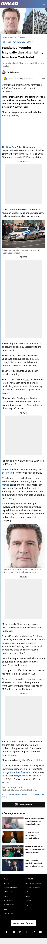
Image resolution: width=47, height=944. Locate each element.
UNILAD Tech (9, 913)
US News (21, 37)
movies (5, 484)
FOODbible (29, 879)
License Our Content (33, 883)
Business (25, 794)
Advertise (7, 879)
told (27, 379)
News (12, 37)
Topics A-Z (29, 905)
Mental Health (14, 794)
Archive (28, 900)
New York (11, 147)
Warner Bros (12, 464)
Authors (28, 909)
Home (4, 37)
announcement (34, 679)
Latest (27, 896)
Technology (35, 794)
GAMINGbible (9, 905)
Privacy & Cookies (10, 887)
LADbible (7, 896)
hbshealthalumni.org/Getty (14, 790)
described (7, 472)
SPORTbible (8, 900)
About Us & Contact (32, 887)
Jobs (27, 892)
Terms (6, 883)
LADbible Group (10, 892)
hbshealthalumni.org (26, 572)
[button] (43, 78)
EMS (36, 358)
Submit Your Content (23, 923)
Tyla (5, 909)
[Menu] (44, 4)
